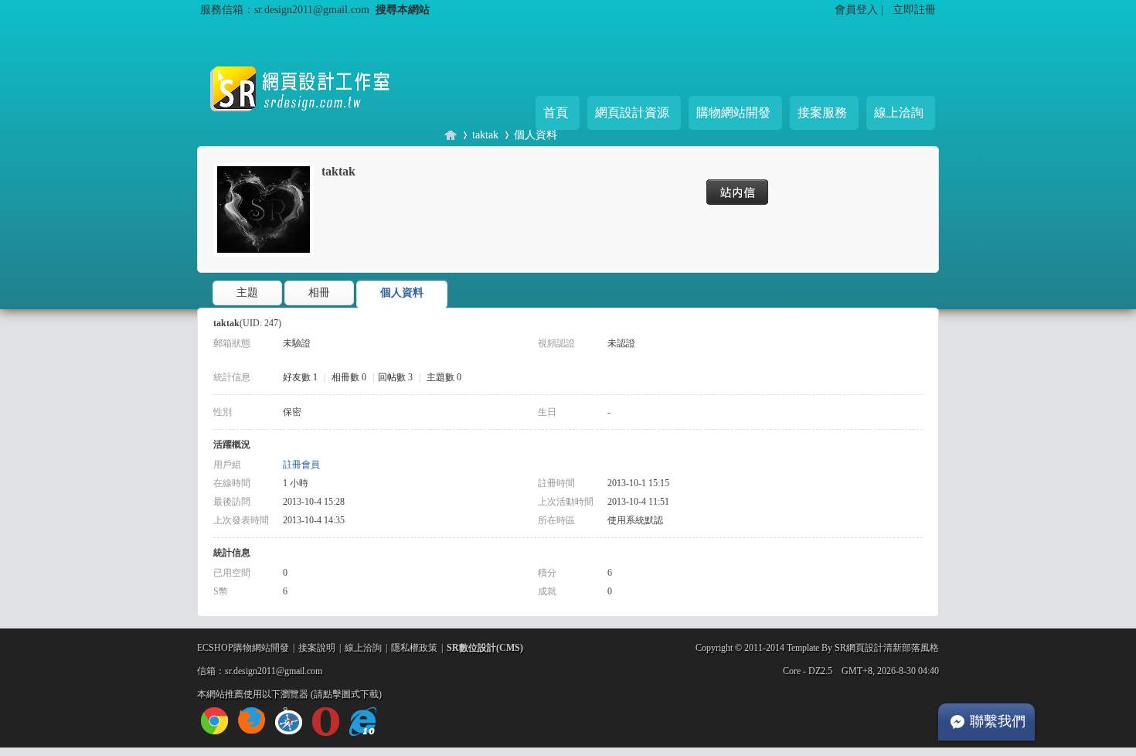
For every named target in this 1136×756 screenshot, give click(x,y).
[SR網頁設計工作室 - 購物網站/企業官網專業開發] (313, 123)
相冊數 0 (349, 377)
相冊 (319, 292)
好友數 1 (300, 377)
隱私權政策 (414, 647)
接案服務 (822, 112)
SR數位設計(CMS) (485, 647)
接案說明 (316, 647)
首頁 (555, 112)
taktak (485, 134)
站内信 (741, 192)
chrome (214, 720)
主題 (247, 292)
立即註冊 (914, 9)
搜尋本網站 (403, 9)
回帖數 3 (395, 377)
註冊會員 (301, 464)
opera (325, 721)
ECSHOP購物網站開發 (243, 647)
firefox (251, 720)
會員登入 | (860, 9)
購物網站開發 (733, 112)
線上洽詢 (898, 112)
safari (288, 720)
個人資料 (535, 134)
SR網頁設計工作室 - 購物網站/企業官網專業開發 (450, 135)
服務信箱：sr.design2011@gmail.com (284, 9)
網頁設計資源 (632, 112)
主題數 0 (444, 377)
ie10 (362, 721)
